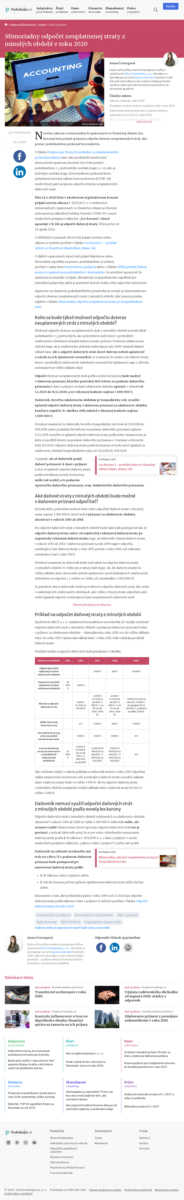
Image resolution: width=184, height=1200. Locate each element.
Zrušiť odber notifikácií (18, 1193)
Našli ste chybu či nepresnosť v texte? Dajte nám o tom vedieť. (72, 927)
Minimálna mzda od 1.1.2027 (141, 1106)
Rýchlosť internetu (61, 1157)
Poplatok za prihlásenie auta (67, 1167)
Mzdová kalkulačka (61, 1138)
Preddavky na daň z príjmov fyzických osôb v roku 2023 (142, 105)
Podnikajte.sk (58, 1190)
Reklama (144, 1138)
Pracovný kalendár (61, 1173)
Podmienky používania (138, 1190)
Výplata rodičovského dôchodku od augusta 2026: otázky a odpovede (151, 996)
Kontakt (144, 1148)
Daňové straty (47, 922)
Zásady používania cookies (105, 1190)
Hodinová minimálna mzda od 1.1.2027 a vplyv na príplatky (149, 1096)
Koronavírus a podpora (80, 267)
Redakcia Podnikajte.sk (154, 987)
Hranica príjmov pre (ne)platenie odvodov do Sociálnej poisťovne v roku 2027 (149, 1065)
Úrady (98, 1138)
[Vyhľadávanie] (155, 10)
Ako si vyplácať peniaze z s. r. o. (85, 1053)
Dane (42, 25)
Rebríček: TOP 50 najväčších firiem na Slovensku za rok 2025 (31, 1105)
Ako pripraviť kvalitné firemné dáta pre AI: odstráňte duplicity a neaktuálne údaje (92, 1107)
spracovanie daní (144, 77)
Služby (170, 6)
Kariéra (143, 1143)
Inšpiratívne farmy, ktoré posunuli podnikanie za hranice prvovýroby (29, 1052)
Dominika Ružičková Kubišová (67, 987)
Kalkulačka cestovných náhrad (68, 1143)
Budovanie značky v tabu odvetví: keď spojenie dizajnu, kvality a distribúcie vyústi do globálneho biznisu (31, 1064)
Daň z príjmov (58, 25)
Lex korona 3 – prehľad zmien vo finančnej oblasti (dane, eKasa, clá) (127, 467)
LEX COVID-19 (70, 922)
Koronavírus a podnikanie (94, 915)
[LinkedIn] (8, 1142)
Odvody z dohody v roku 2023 (127, 100)
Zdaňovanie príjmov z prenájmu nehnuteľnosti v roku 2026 (151, 1018)
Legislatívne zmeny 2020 (103, 922)
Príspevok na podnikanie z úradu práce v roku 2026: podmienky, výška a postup (32, 1094)
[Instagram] (26, 1142)
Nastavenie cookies (167, 1190)
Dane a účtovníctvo (23, 25)
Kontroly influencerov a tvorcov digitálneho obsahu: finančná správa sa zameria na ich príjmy (61, 1020)
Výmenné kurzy (59, 1162)
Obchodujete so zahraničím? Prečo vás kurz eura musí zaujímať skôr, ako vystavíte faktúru (89, 1095)
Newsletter (101, 1143)
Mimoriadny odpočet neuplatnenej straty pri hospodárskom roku (128, 859)
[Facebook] (17, 1142)
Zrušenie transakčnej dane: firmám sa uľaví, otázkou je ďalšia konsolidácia (147, 1054)
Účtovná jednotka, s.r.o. (138, 73)
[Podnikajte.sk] (19, 10)
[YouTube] (34, 1142)
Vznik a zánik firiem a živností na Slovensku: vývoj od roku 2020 (86, 1063)
